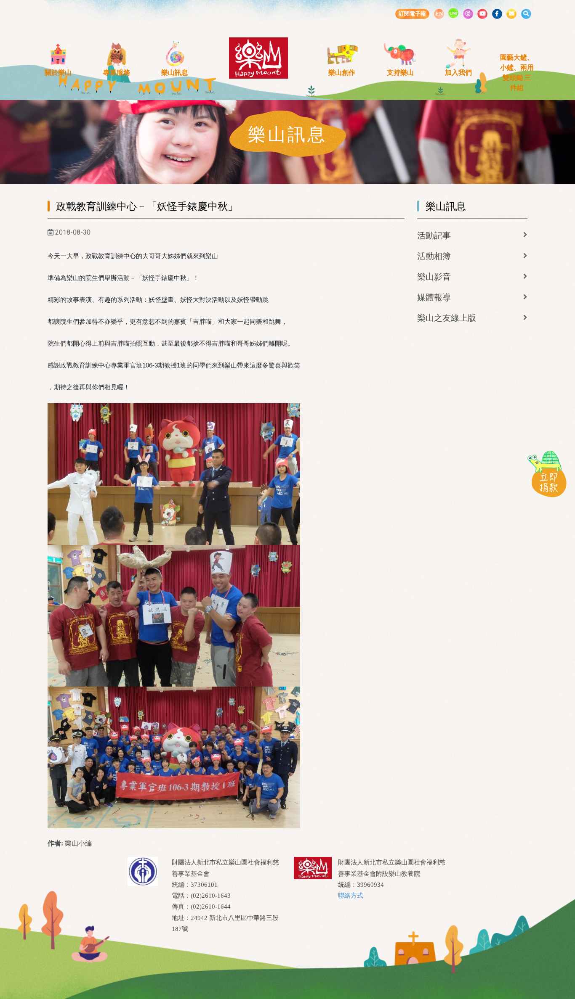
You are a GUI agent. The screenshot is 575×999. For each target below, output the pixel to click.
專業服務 (116, 72)
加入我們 (458, 72)
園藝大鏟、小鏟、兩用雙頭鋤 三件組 (517, 72)
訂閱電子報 (412, 14)
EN (439, 14)
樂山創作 (341, 72)
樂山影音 (434, 276)
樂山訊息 (174, 72)
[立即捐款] (547, 473)
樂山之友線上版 (446, 317)
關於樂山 (58, 72)
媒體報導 (434, 297)
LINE (453, 13)
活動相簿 (434, 256)
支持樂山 (400, 72)
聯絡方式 (350, 895)
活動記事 (434, 235)
